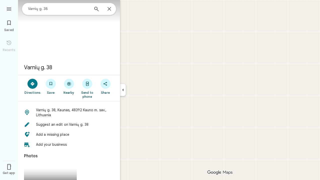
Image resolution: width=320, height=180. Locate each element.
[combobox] (59, 9)
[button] (69, 113)
